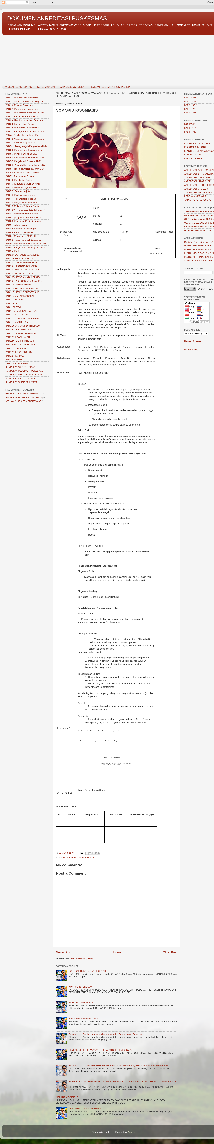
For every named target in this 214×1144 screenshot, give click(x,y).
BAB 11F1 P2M (13, 303)
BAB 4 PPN (189, 109)
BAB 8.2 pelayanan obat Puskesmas (23, 217)
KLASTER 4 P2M (192, 155)
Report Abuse (192, 341)
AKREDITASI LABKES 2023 (197, 181)
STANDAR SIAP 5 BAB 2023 (198, 261)
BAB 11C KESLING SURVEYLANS (22, 292)
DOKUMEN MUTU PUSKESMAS (85, 1108)
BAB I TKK (189, 124)
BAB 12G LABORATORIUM (19, 352)
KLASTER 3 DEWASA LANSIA (199, 151)
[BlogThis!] (89, 853)
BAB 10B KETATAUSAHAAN (19, 259)
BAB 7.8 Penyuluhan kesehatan (21, 202)
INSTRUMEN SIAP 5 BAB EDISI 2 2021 (88, 971)
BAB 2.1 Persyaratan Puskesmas (21, 109)
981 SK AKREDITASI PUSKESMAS (22, 394)
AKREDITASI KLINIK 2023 (197, 177)
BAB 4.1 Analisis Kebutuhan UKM (21, 135)
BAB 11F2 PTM (13, 307)
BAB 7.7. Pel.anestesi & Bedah (20, 199)
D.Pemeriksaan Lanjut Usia (197, 230)
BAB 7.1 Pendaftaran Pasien (19, 176)
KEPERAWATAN (46, 86)
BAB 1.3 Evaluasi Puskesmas (19, 105)
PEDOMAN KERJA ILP (195, 196)
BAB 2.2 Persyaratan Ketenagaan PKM (24, 113)
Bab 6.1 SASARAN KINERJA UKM (22, 172)
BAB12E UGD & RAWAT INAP (20, 344)
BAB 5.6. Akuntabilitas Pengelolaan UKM (25, 165)
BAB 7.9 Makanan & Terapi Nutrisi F (23, 206)
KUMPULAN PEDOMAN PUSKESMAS (24, 371)
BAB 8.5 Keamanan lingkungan (20, 229)
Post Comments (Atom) (81, 959)
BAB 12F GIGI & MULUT (17, 348)
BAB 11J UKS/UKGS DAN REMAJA (22, 326)
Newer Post (64, 952)
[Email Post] (81, 853)
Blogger (131, 1132)
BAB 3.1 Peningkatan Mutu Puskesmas (24, 131)
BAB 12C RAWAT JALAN (17, 337)
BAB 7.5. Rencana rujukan (18, 191)
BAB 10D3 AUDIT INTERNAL (19, 273)
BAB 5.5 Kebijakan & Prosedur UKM (23, 161)
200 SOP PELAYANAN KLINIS (83, 1018)
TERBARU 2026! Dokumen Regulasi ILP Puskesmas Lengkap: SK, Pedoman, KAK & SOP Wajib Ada (118, 1066)
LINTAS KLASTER (193, 158)
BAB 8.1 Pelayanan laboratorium (21, 214)
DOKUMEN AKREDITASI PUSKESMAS (57, 18)
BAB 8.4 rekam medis (16, 225)
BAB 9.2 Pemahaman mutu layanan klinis (25, 244)
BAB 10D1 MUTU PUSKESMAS (21, 266)
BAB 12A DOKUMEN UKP (18, 329)
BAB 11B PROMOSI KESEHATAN (21, 288)
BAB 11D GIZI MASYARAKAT (19, 296)
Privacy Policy (191, 350)
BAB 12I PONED (13, 359)
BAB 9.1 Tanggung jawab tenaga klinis (24, 240)
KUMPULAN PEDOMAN (80, 987)
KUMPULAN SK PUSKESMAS (20, 367)
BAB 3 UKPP (190, 105)
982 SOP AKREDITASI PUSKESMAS (23, 397)
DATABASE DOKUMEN (72, 86)
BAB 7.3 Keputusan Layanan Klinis (22, 184)
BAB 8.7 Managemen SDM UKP (21, 236)
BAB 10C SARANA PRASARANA (21, 262)
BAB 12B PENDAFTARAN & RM (21, 333)
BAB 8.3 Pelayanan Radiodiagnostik (23, 221)
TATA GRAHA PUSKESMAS (197, 200)
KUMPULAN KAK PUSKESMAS (20, 378)
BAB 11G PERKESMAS (16, 315)
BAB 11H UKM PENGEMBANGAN (22, 318)
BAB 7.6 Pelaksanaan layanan (20, 195)
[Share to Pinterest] (98, 853)
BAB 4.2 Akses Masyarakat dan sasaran (25, 139)
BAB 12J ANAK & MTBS (17, 363)
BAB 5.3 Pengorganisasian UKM (21, 154)
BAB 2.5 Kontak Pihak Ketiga (19, 124)
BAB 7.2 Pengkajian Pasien (18, 180)
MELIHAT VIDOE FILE (67, 1097)
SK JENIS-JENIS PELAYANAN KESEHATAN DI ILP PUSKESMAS (100, 1050)
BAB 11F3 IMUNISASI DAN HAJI (21, 311)
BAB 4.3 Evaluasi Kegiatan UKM (21, 143)
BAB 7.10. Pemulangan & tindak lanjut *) (25, 210)
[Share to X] (92, 853)
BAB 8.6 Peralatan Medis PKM (20, 232)
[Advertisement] (96, 58)
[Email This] (87, 853)
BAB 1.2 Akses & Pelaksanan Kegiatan (24, 101)
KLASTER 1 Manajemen (81, 1002)
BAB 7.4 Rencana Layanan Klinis (21, 187)
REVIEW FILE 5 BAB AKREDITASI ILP (109, 86)
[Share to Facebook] (95, 853)
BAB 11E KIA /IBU (14, 300)
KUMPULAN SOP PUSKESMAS (21, 382)
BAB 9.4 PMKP (12, 251)
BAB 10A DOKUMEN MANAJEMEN (22, 255)
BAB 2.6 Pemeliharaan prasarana (22, 128)
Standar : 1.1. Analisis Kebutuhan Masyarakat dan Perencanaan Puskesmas (106, 1034)
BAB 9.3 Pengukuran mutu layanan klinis (25, 247)
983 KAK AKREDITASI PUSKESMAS (23, 401)
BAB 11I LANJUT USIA (16, 322)
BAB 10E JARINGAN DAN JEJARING (23, 281)
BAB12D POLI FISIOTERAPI (19, 341)
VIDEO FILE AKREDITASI (18, 86)
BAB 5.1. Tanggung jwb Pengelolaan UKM (26, 146)
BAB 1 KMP (190, 98)
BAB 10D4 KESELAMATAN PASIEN (22, 277)
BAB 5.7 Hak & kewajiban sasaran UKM (25, 169)
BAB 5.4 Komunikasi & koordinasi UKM (24, 157)
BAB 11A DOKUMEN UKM (18, 285)
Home (117, 952)
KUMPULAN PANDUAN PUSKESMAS (23, 374)
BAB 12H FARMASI (15, 356)
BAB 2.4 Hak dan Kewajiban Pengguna (24, 120)
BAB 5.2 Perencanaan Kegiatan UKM (23, 150)
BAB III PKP (190, 128)
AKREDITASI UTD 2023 (196, 189)
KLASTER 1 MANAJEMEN (197, 143)
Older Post (170, 952)
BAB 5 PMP (190, 113)
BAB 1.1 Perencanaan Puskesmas (22, 98)
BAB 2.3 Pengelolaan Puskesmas (22, 116)
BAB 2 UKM (190, 101)
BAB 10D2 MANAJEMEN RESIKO (22, 270)
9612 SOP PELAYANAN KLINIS (78, 857)
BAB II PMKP (190, 132)
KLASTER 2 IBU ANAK (195, 147)
